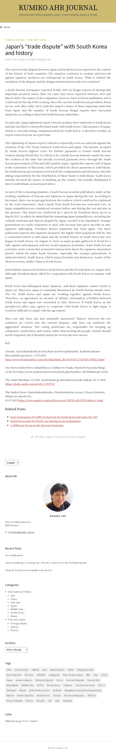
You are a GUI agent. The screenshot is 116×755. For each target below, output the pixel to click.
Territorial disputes (74, 695)
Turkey (29, 700)
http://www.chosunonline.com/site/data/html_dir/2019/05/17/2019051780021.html (55, 359)
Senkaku (57, 690)
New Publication (14, 555)
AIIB (9, 669)
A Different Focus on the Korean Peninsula (36, 425)
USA (57, 700)
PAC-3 (101, 685)
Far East (29, 675)
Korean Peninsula (75, 680)
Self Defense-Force (39, 690)
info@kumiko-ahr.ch (23, 532)
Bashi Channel (57, 669)
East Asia (15, 602)
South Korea (61, 436)
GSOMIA (40, 436)
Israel (104, 675)
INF (88, 675)
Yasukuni (67, 700)
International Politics (19, 591)
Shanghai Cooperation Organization (83, 690)
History (15, 626)
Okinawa (68, 685)
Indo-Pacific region (73, 675)
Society (15, 630)
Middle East (17, 609)
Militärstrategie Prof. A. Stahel (21, 721)
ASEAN (35, 669)
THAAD (91, 695)
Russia (14, 616)
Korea (60, 680)
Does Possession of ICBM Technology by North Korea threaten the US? (54, 417)
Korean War (94, 680)
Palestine (11, 690)
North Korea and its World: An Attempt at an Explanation (45, 421)
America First (21, 669)
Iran (96, 675)
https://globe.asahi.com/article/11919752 (30, 384)
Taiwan (56, 695)
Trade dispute (77, 436)
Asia (13, 595)
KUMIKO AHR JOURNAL (58, 7)
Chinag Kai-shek (85, 669)
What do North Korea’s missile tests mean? (28, 570)
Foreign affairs (14, 40)
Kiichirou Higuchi (44, 680)
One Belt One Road (85, 685)
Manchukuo (12, 685)
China (14, 599)
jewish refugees (24, 680)
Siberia (10, 695)
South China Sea (25, 695)
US (49, 700)
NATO (40, 685)
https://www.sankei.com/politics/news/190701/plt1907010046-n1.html (60, 400)
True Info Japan (36, 40)
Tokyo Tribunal (14, 700)
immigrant (54, 675)
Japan (49, 436)
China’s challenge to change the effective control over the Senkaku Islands (46, 562)
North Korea (17, 612)
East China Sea (14, 675)
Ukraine (41, 700)
